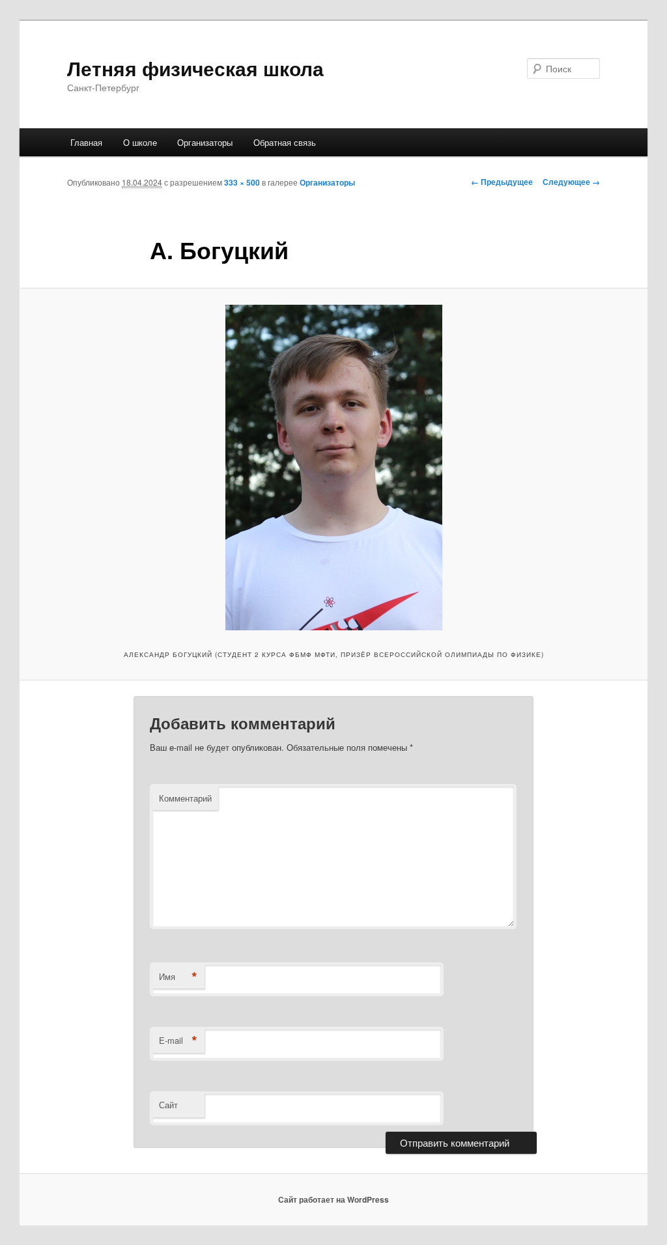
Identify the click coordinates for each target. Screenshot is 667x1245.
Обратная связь (284, 142)
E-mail (178, 1040)
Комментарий (185, 798)
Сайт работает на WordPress (333, 1199)
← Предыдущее (502, 182)
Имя (178, 976)
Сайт (168, 1104)
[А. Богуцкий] (333, 467)
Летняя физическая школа (195, 68)
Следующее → (571, 182)
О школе (140, 142)
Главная (86, 142)
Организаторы (205, 142)
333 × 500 (242, 182)
